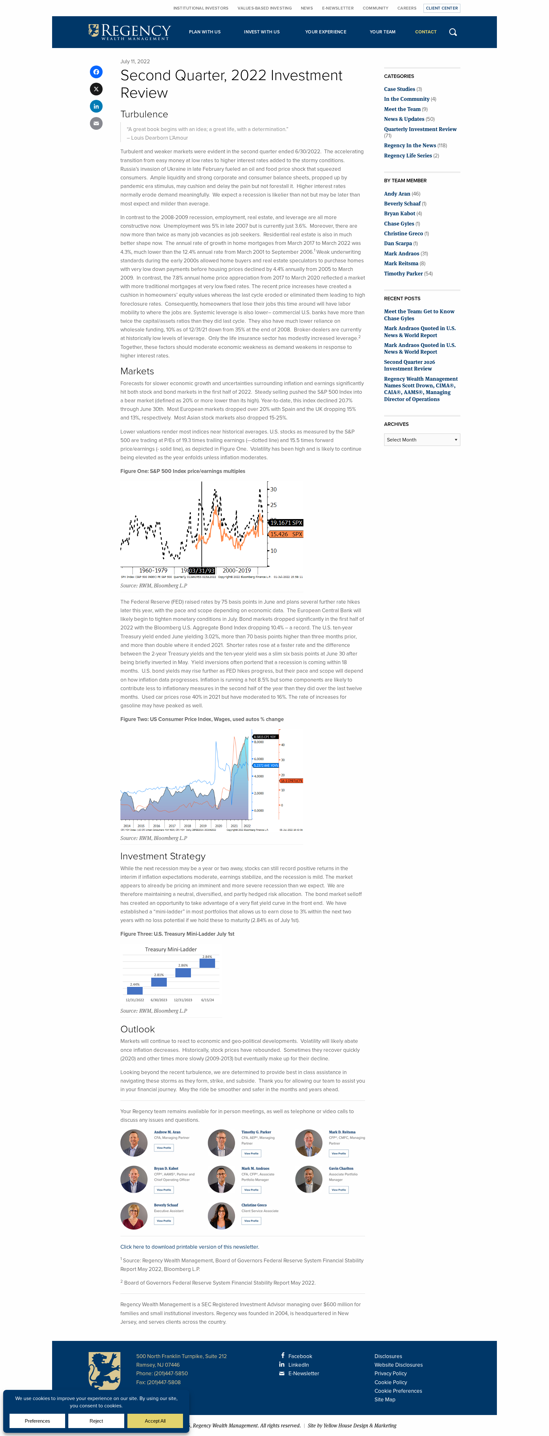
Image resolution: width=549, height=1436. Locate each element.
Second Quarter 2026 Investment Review (409, 364)
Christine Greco (403, 233)
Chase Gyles (399, 223)
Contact (426, 32)
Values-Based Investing (265, 8)
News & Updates (404, 118)
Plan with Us (204, 32)
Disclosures (388, 1356)
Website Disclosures (399, 1365)
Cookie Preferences (398, 1391)
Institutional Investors (201, 8)
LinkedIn (298, 1365)
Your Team (383, 32)
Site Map (385, 1399)
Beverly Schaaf (402, 203)
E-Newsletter (338, 8)
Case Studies (399, 89)
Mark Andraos (401, 253)
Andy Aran (397, 193)
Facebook (300, 1356)
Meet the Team (402, 109)
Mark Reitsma (401, 263)
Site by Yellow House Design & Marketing (352, 1425)
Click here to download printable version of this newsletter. (189, 1247)
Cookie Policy (391, 1382)
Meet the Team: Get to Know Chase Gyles (419, 314)
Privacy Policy (391, 1373)
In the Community (407, 98)
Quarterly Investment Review (420, 129)
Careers (407, 8)
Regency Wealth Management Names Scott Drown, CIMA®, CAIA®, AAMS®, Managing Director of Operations (421, 388)
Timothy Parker (403, 273)
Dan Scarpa (398, 243)
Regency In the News (410, 145)
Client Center (442, 8)
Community (375, 8)
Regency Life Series (408, 155)
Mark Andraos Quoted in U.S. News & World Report (420, 331)
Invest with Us (262, 32)
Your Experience (325, 32)
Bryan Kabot (399, 213)
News (307, 8)
